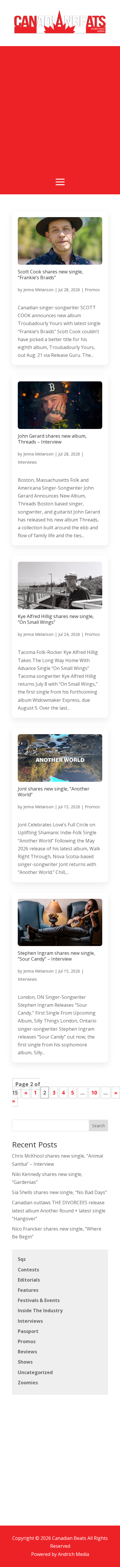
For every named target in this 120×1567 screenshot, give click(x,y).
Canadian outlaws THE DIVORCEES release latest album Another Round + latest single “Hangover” (58, 1210)
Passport (28, 1331)
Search (98, 1125)
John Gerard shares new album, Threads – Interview (52, 439)
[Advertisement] (60, 106)
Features (28, 1290)
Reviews (27, 1351)
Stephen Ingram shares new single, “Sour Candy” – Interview (56, 956)
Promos (92, 289)
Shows (25, 1362)
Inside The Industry (40, 1310)
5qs (22, 1259)
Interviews (27, 462)
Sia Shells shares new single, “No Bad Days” (59, 1192)
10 (94, 1092)
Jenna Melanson (38, 289)
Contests (28, 1269)
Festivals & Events (39, 1300)
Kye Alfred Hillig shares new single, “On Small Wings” (56, 619)
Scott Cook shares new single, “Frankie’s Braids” (50, 274)
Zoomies (28, 1382)
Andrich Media (73, 1554)
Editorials (29, 1280)
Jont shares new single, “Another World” (53, 792)
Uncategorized (35, 1372)
